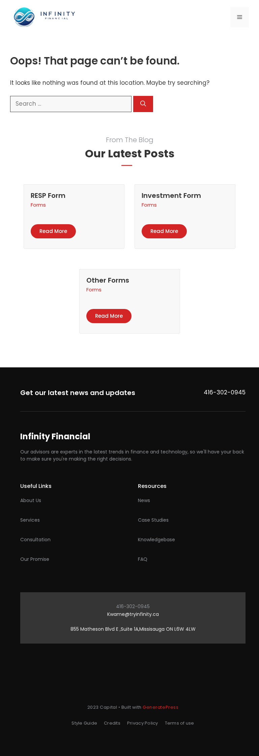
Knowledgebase (156, 539)
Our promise (34, 559)
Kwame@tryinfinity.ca (133, 614)
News (144, 500)
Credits (112, 723)
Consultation (35, 539)
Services (30, 520)
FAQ (142, 559)
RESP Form (48, 195)
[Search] (143, 104)
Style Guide (84, 723)
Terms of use (179, 723)
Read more (53, 231)
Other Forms (107, 280)
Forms (38, 204)
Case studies (153, 520)
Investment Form (171, 195)
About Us (30, 500)
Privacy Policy (142, 723)
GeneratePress (160, 707)
